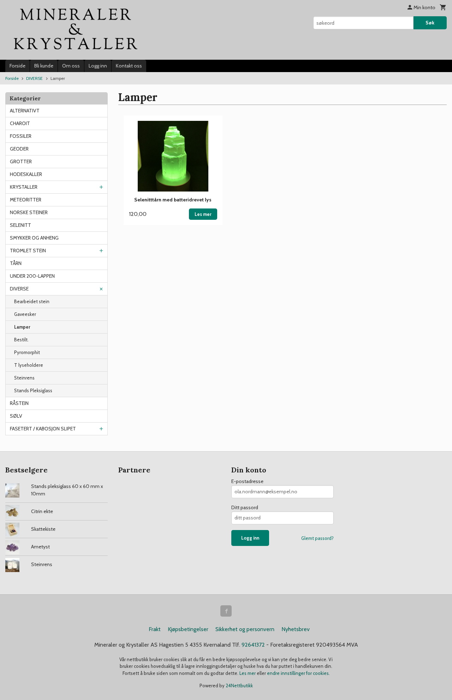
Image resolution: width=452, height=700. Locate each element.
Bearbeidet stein (31, 301)
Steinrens (24, 378)
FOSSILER (20, 136)
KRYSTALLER (23, 187)
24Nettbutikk (239, 685)
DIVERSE (19, 289)
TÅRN (16, 263)
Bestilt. (21, 339)
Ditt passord (244, 507)
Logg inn (98, 66)
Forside (17, 66)
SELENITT (20, 225)
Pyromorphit (27, 352)
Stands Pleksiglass (33, 390)
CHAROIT (20, 123)
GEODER (19, 149)
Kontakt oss (129, 66)
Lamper (22, 327)
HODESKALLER (26, 174)
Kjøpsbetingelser (188, 629)
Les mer (248, 673)
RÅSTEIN (19, 403)
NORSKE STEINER (29, 212)
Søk (430, 22)
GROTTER (21, 161)
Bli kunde (43, 66)
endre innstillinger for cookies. (298, 673)
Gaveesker (25, 314)
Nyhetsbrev (295, 629)
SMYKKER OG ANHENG (34, 238)
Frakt (155, 629)
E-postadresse (247, 481)
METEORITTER (25, 199)
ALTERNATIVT (25, 110)
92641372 (253, 644)
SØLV (16, 416)
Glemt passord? (317, 538)
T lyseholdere (28, 365)
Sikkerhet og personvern (244, 629)
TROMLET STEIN (28, 250)
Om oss (71, 66)
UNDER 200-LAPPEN (32, 276)
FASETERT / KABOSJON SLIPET (43, 428)
